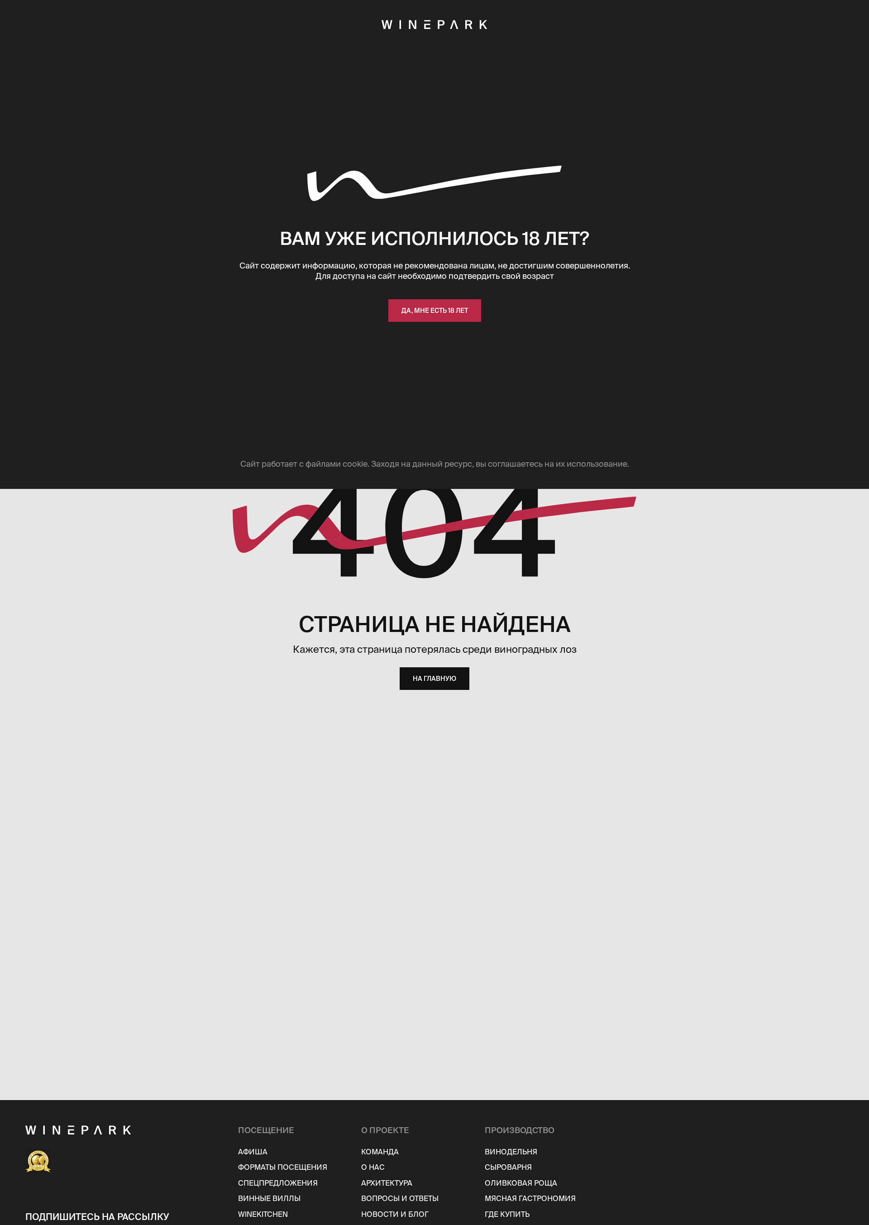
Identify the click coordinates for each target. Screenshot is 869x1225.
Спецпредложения (278, 1183)
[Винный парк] (126, 1129)
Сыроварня (508, 1167)
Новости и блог (395, 1214)
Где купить (507, 1214)
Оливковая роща (521, 1183)
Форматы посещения (282, 1167)
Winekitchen (263, 1214)
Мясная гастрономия (530, 1198)
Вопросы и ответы (400, 1198)
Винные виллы (269, 1198)
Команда (380, 1152)
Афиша (252, 1152)
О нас (373, 1167)
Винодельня (511, 1152)
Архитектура (386, 1183)
